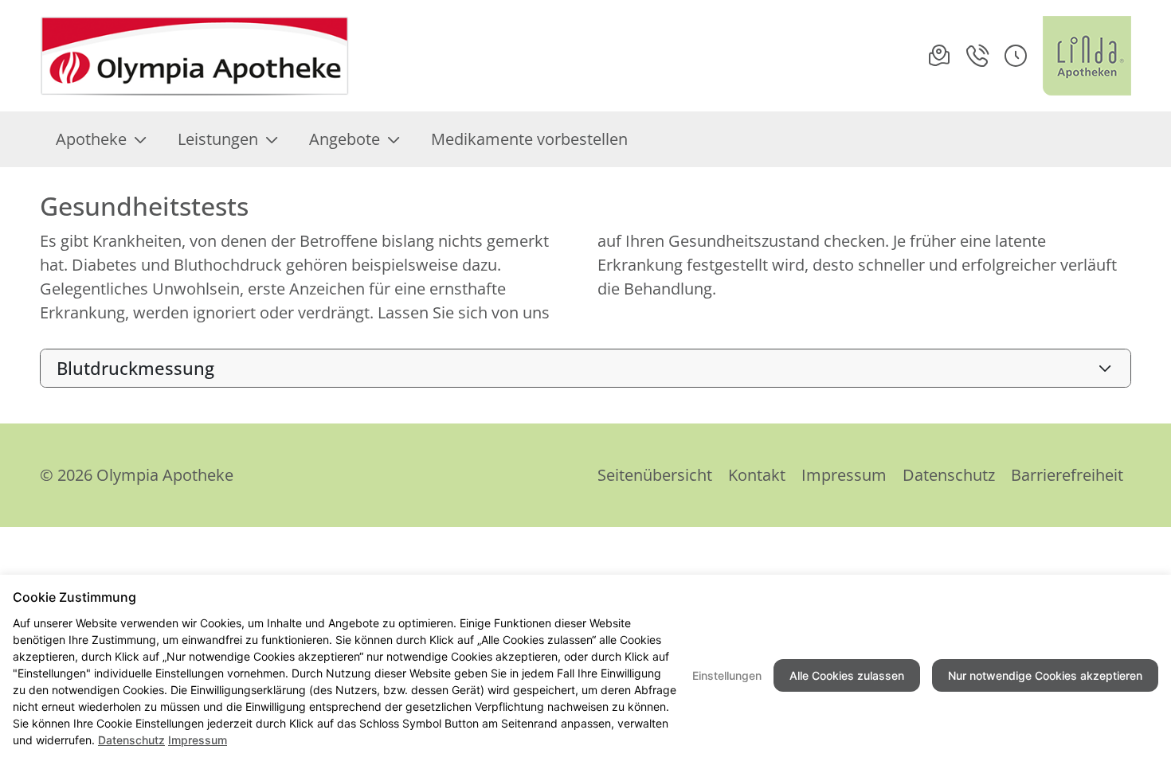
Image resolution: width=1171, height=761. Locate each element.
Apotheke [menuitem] (91, 139)
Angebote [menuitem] (344, 139)
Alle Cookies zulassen (846, 675)
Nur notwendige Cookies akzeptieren (1045, 675)
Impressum (844, 475)
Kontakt (756, 475)
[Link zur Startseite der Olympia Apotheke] (195, 56)
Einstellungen (727, 675)
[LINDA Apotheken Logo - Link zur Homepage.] (1087, 56)
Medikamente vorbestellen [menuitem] (529, 139)
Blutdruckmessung (135, 368)
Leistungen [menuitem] (218, 139)
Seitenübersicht (654, 475)
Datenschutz (949, 475)
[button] (1016, 56)
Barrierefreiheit (1067, 475)
